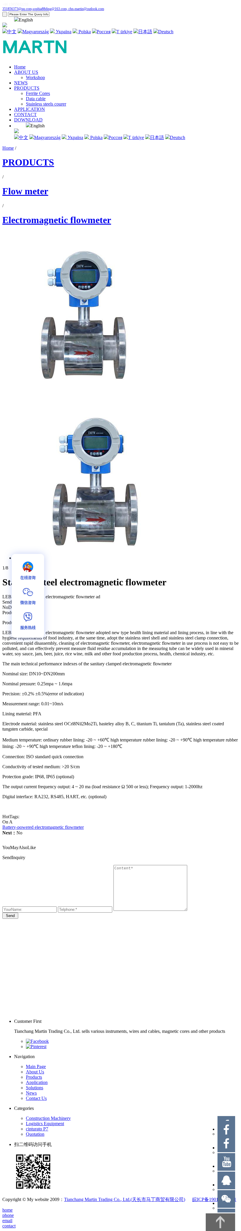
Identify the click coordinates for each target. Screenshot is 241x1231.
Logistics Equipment (45, 1123)
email (7, 1220)
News (31, 1092)
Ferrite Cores (38, 93)
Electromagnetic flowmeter (56, 220)
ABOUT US (26, 72)
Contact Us (36, 1098)
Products (34, 1077)
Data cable (36, 98)
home (7, 1209)
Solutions (34, 1087)
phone (8, 1215)
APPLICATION (29, 109)
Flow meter (25, 191)
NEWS (21, 82)
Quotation (35, 1134)
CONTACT (25, 114)
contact (9, 1225)
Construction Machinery (48, 1118)
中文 (11, 31)
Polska (84, 31)
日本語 (145, 31)
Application (37, 1082)
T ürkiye (124, 31)
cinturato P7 (37, 1128)
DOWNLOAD (28, 119)
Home (20, 66)
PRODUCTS (26, 88)
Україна (63, 31)
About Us (35, 1071)
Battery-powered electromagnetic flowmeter (43, 827)
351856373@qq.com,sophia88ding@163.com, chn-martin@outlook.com (53, 9)
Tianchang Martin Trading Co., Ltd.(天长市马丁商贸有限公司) (124, 1199)
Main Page (36, 1066)
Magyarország (35, 31)
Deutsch (165, 31)
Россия (104, 31)
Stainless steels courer (46, 103)
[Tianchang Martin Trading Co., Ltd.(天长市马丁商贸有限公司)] (39, 56)
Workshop (35, 77)
